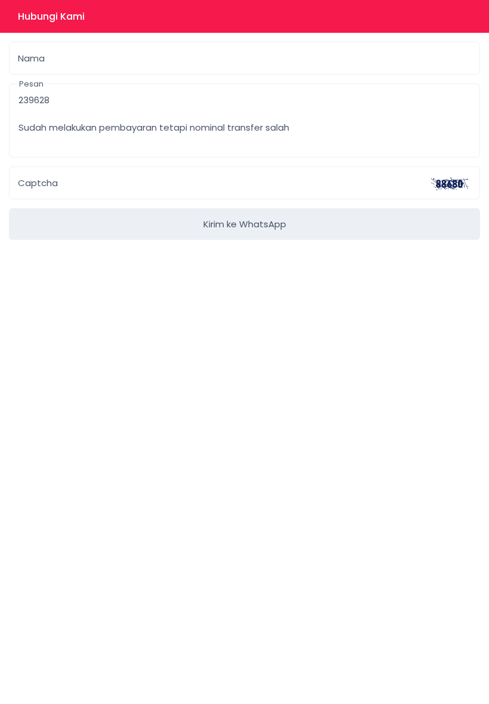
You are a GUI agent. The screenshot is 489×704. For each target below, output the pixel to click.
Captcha (38, 183)
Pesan (31, 83)
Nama (31, 58)
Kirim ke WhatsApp (244, 224)
